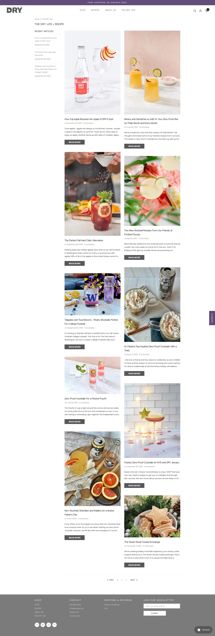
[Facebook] (37, 625)
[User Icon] (200, 10)
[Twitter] (43, 625)
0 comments (88, 123)
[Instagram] (48, 625)
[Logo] (21, 10)
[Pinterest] (54, 625)
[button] (212, 318)
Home (37, 19)
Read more (75, 142)
